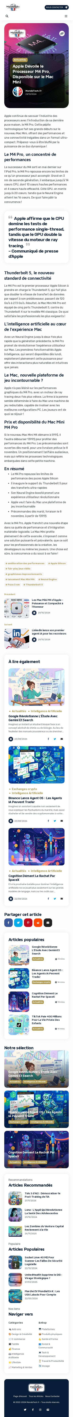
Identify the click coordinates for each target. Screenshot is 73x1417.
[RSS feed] (48, 1410)
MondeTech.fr (33, 91)
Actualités (20, 59)
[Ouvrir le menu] (66, 16)
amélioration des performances (26, 563)
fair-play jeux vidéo (19, 569)
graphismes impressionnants (25, 574)
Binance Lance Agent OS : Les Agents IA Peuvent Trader (47, 973)
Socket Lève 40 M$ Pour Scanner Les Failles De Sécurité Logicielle (43, 1261)
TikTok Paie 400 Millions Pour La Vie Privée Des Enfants (46, 1020)
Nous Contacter (54, 7)
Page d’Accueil (20, 1396)
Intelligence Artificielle (46, 711)
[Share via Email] (62, 739)
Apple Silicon (58, 563)
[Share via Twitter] (55, 739)
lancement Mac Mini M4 (21, 579)
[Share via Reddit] (38, 922)
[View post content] (16, 608)
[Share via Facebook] (48, 739)
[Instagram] (40, 1410)
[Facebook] (33, 1410)
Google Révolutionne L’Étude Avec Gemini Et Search (32, 718)
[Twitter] (25, 1410)
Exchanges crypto (24, 789)
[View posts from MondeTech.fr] (18, 92)
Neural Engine (49, 579)
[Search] (7, 16)
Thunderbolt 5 (34, 584)
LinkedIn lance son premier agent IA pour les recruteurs (49, 632)
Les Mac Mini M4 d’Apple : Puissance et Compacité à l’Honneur (47, 603)
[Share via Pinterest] (28, 922)
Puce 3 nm (14, 584)
